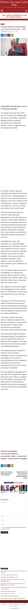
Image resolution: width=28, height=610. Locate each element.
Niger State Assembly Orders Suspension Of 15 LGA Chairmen (6, 473)
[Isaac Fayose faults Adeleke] (5, 488)
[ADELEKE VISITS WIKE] (14, 488)
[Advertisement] (14, 71)
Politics (5, 21)
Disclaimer (24, 604)
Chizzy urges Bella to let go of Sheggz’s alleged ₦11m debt (13, 598)
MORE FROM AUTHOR (19, 482)
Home (2, 21)
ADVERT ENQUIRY (16, 17)
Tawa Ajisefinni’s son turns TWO (7, 593)
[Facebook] (2, 35)
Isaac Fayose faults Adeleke (4, 492)
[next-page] (15, 496)
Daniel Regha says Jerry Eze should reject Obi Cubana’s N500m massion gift (12, 580)
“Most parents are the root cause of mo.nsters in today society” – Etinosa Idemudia (14, 588)
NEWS (8, 15)
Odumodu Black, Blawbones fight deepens (9, 596)
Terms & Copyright (14, 606)
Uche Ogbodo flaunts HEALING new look (9, 577)
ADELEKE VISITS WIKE (14, 491)
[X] (5, 35)
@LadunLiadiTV (13, 458)
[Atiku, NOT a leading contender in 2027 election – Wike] (23, 488)
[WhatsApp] (12, 35)
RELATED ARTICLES (8, 482)
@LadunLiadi (5, 453)
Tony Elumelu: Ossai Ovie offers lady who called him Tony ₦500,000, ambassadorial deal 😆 (13, 584)
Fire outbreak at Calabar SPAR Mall (8, 591)
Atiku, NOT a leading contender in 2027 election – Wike (23, 492)
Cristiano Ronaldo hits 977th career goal (9, 574)
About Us (10, 604)
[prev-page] (13, 496)
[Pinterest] (8, 35)
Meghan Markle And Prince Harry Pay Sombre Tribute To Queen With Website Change (21, 475)
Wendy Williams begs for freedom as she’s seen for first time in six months (14, 571)
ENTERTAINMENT (17, 15)
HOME (4, 15)
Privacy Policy (4, 604)
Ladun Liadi (4, 31)
